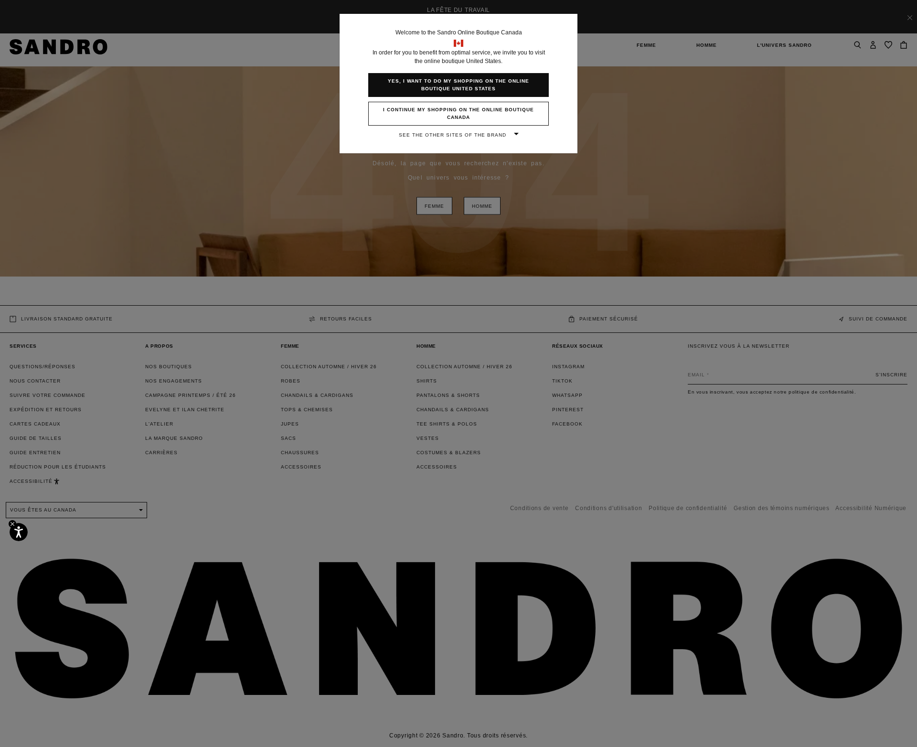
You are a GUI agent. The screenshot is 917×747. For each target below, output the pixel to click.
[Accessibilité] (19, 532)
